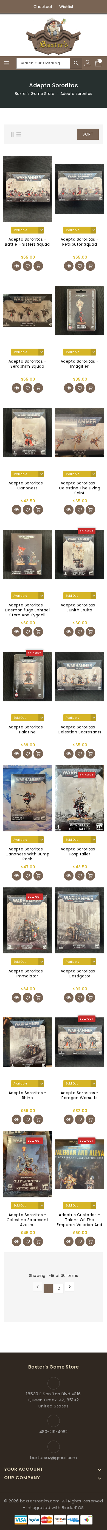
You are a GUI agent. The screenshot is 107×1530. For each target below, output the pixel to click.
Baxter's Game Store (35, 93)
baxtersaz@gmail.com (53, 1457)
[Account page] (87, 63)
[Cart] (98, 63)
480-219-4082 (53, 1431)
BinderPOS (73, 1507)
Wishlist (66, 6)
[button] (67, 134)
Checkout (43, 6)
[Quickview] (16, 266)
